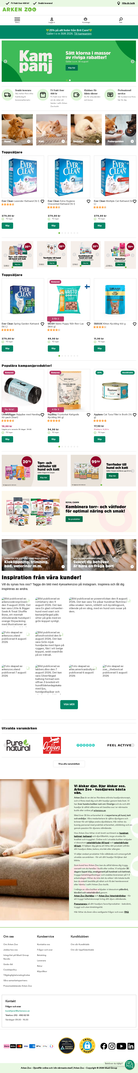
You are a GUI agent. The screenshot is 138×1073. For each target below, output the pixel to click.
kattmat (78, 836)
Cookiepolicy (10, 970)
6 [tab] (74, 233)
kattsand (87, 836)
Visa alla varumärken (69, 764)
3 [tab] (65, 233)
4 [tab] (68, 233)
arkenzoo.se (100, 810)
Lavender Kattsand (20, 201)
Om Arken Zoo (10, 944)
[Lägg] (42, 201)
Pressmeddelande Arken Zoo (17, 986)
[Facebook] (104, 1046)
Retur (39, 966)
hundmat (123, 833)
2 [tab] (70, 80)
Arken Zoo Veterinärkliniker (112, 896)
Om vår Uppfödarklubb (82, 950)
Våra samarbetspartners (15, 981)
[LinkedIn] (130, 1046)
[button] (50, 612)
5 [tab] (71, 233)
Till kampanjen (83, 33)
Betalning (41, 955)
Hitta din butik (128, 3)
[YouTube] (121, 1046)
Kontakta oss (43, 944)
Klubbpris (101, 429)
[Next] (133, 62)
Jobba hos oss (10, 950)
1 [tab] (67, 80)
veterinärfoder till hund (98, 843)
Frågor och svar (45, 950)
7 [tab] (77, 233)
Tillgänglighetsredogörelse (16, 975)
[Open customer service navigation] (130, 1065)
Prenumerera (80, 904)
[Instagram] (112, 1046)
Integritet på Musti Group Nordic (16, 957)
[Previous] (5, 62)
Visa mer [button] (69, 704)
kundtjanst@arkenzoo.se (17, 1011)
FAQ (126, 912)
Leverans (41, 961)
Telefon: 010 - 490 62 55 (17, 1015)
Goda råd (8, 964)
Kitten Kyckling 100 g (110, 324)
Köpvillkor (42, 971)
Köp (7, 226)
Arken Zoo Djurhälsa (84, 896)
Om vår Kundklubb (80, 944)
